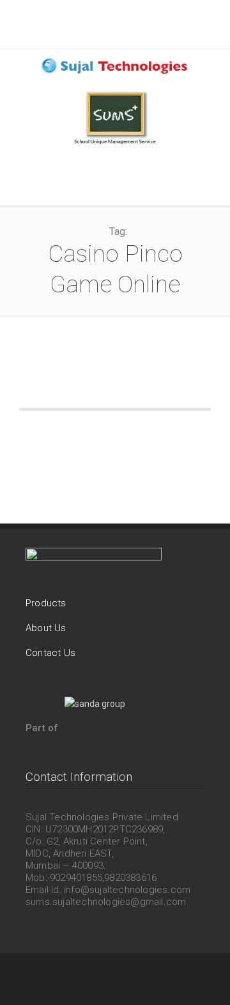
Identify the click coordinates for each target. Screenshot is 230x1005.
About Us (46, 628)
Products (46, 603)
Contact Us (50, 653)
